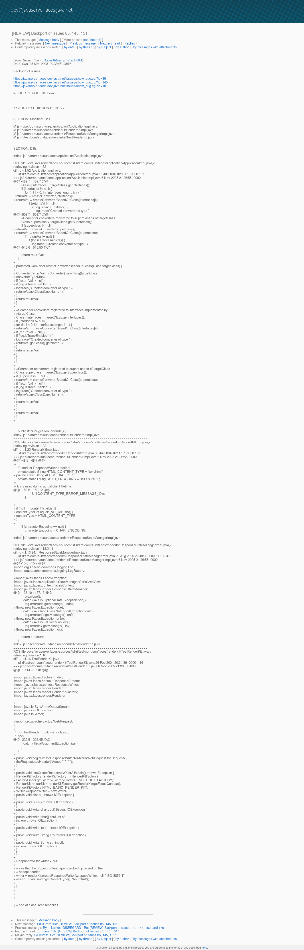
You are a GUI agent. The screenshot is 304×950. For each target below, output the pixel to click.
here (204, 947)
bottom (95, 39)
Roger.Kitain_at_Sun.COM (62, 60)
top (86, 39)
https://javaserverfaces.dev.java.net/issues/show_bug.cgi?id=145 (60, 82)
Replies (129, 43)
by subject (104, 47)
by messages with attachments (155, 47)
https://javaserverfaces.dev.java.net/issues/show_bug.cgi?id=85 (59, 78)
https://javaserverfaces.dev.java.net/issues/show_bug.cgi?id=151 (60, 85)
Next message (55, 43)
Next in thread (110, 43)
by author (122, 47)
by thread (85, 47)
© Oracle (101, 947)
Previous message (83, 43)
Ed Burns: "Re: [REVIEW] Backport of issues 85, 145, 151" (78, 924)
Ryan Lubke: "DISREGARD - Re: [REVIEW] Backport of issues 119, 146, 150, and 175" (104, 927)
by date (69, 47)
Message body (49, 39)
